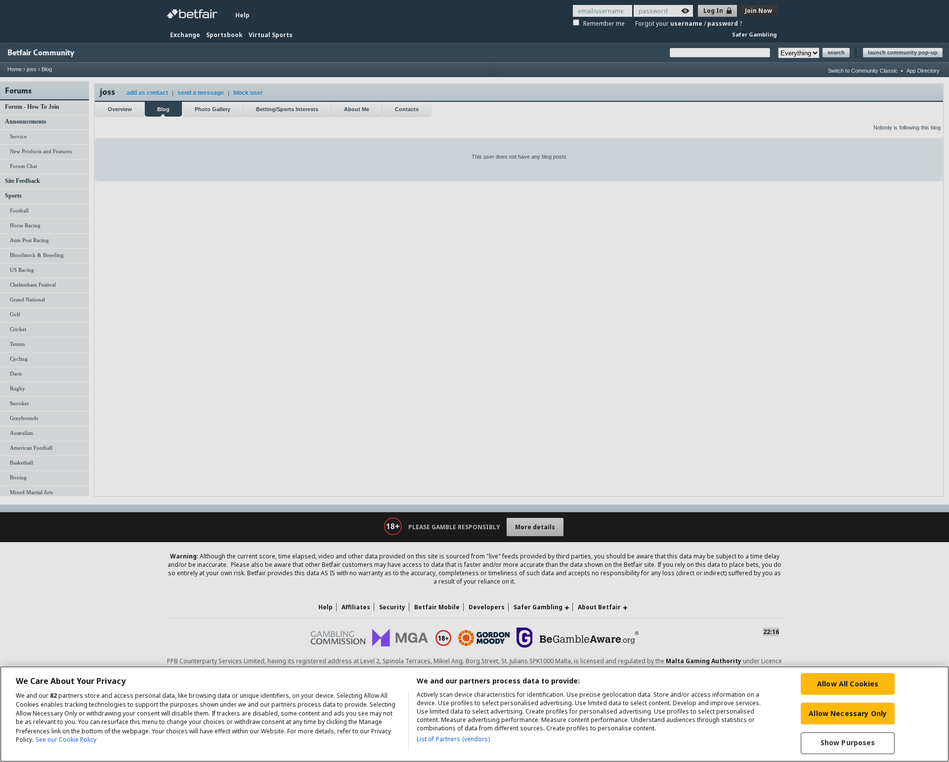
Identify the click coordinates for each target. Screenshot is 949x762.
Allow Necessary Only (848, 713)
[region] (474, 714)
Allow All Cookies (847, 683)
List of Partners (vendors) (453, 739)
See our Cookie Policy (66, 740)
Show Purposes (847, 743)
